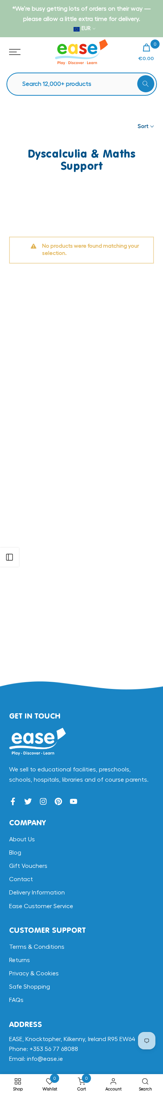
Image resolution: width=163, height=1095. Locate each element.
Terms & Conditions (36, 947)
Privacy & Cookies (34, 973)
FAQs (16, 1000)
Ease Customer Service (41, 906)
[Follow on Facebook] (13, 801)
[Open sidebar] (9, 557)
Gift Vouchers (28, 866)
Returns (19, 960)
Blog (15, 853)
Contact (21, 879)
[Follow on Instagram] (43, 801)
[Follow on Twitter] (28, 801)
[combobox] (85, 84)
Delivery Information (37, 893)
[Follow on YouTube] (73, 801)
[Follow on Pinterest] (58, 801)
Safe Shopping (29, 987)
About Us (22, 839)
